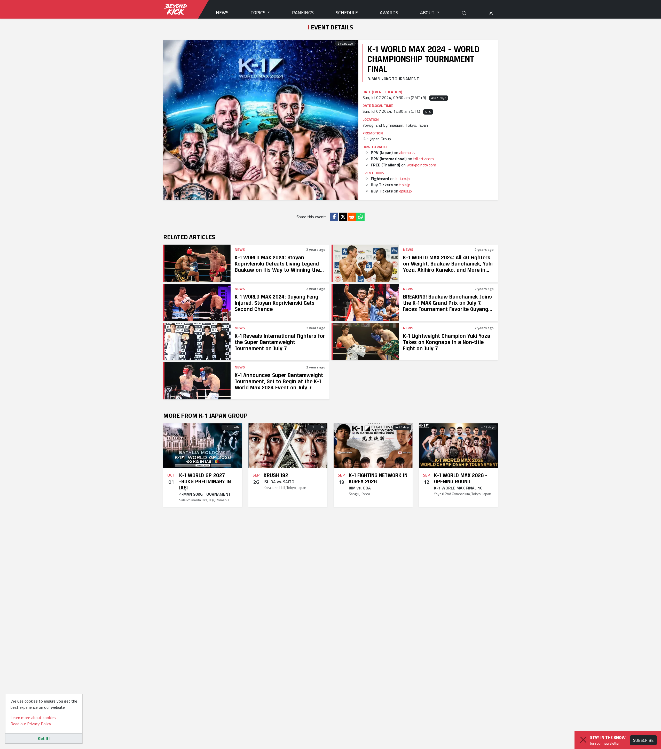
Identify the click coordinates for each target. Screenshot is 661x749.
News (222, 12)
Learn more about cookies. (34, 717)
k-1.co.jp (403, 178)
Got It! (44, 738)
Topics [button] (258, 12)
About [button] (428, 12)
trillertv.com (423, 159)
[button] (491, 12)
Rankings (303, 12)
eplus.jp (405, 191)
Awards (389, 12)
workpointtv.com (421, 165)
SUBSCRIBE (643, 740)
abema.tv (407, 152)
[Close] (583, 739)
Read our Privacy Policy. (31, 724)
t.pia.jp (404, 185)
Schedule (347, 12)
